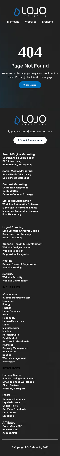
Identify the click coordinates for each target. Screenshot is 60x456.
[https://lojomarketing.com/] (30, 11)
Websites (30, 21)
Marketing (13, 21)
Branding (47, 21)
